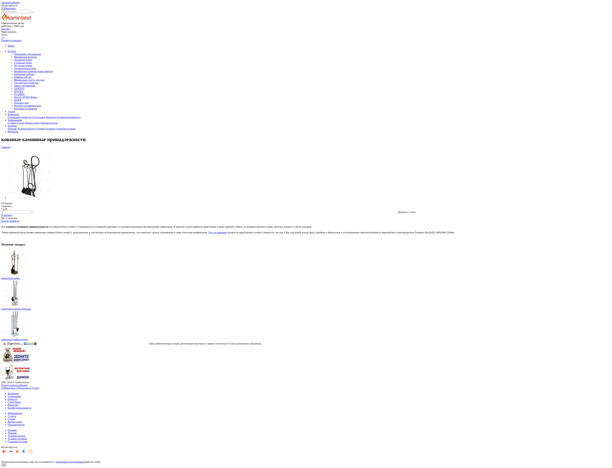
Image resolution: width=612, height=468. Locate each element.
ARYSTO (19, 88)
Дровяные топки (23, 59)
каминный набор (10, 278)
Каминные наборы (24, 74)
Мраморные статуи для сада (29, 80)
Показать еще (21, 103)
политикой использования (70, 462)
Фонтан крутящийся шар (27, 105)
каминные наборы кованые (16, 308)
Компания (13, 114)
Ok (4, 465)
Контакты (13, 131)
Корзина (5, 29)
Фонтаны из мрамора (25, 108)
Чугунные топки (23, 65)
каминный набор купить (14, 339)
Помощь (12, 125)
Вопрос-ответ (32, 123)
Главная (5, 147)
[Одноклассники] (32, 344)
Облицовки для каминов (27, 54)
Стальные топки (23, 62)
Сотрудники (38, 117)
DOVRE (18, 91)
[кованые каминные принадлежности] (30, 198)
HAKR (18, 100)
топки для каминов (24, 85)
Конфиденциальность (69, 117)
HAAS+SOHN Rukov (25, 97)
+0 (2, 37)
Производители (49, 123)
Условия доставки (45, 128)
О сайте (12, 123)
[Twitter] (28, 344)
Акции (11, 111)
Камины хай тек (23, 77)
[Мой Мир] (35, 344)
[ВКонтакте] (25, 344)
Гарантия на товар (66, 128)
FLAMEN (19, 94)
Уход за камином (217, 232)
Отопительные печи (25, 68)
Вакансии (51, 117)
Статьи (20, 123)
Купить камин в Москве (14, 385)
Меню (11, 45)
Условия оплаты (26, 128)
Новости (26, 117)
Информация (15, 120)
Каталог (12, 51)
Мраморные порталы (25, 57)
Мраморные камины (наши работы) (33, 71)
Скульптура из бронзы (26, 82)
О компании (14, 117)
